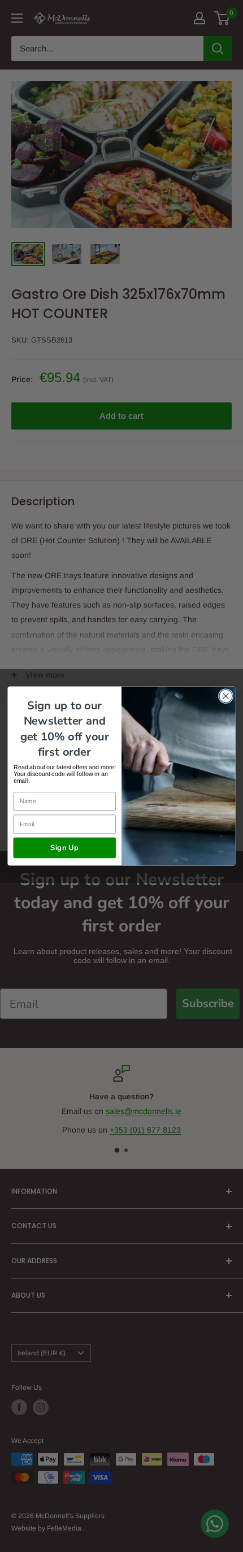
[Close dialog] (226, 696)
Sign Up (64, 848)
